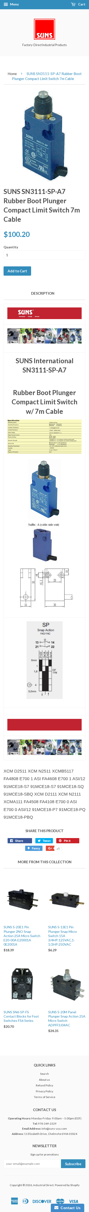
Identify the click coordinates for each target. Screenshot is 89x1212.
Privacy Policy (44, 1091)
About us (44, 1079)
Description (42, 293)
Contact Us (69, 1208)
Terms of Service (44, 1097)
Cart (81, 4)
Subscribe (73, 1164)
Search (44, 1073)
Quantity (11, 247)
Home (12, 73)
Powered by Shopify (67, 1185)
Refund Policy (44, 1085)
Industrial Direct (43, 1185)
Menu (14, 4)
